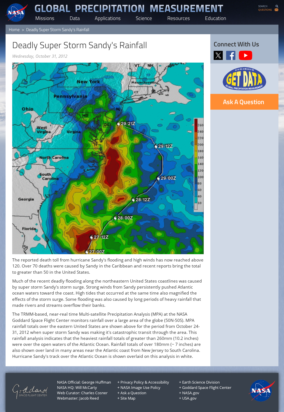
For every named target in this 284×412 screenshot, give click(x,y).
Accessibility (158, 382)
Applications (108, 18)
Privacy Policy (132, 382)
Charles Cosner (94, 392)
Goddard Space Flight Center (206, 387)
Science (144, 18)
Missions (44, 18)
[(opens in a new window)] (219, 55)
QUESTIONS (265, 9)
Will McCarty (86, 387)
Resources (178, 18)
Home (14, 29)
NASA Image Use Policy (140, 387)
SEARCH (262, 6)
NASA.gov (190, 392)
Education (215, 18)
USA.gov (189, 398)
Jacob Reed (89, 398)
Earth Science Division (201, 382)
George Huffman (96, 382)
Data (75, 18)
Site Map (127, 398)
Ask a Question (133, 392)
